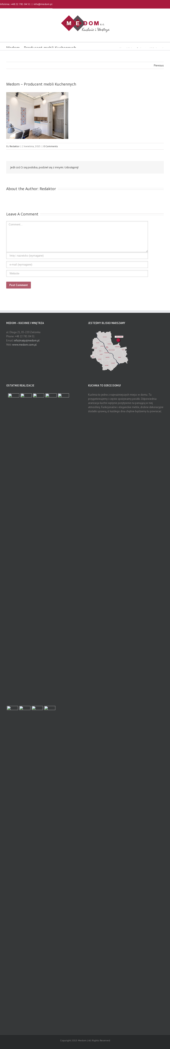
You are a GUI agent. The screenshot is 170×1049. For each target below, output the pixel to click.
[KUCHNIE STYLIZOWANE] (51, 549)
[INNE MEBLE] (12, 861)
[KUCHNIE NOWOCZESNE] (50, 861)
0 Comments (50, 146)
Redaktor (14, 146)
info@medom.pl (43, 4)
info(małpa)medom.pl (27, 340)
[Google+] (141, 167)
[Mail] (154, 167)
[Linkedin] (147, 167)
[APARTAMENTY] (13, 399)
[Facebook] (121, 167)
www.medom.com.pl (24, 344)
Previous (159, 65)
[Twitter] (127, 167)
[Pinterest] (134, 167)
